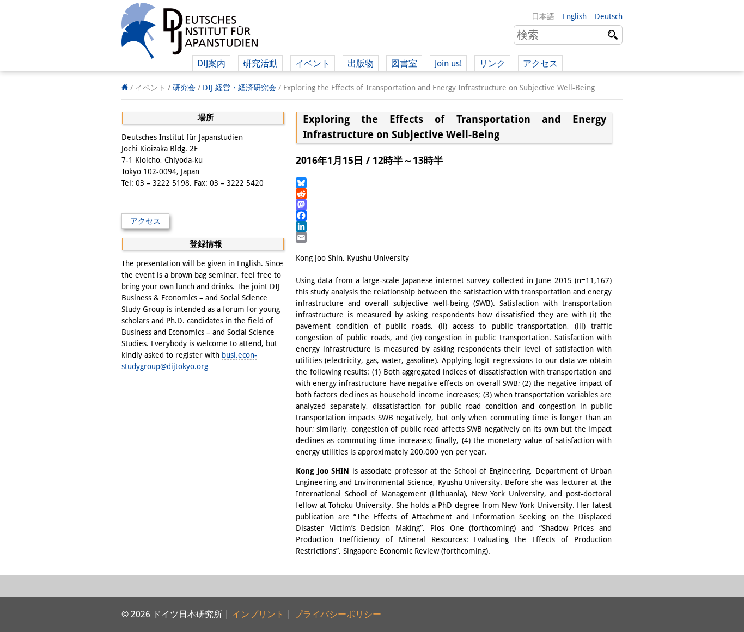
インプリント (258, 614)
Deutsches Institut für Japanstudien (189, 33)
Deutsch (609, 16)
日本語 (543, 16)
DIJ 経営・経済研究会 (239, 87)
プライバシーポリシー (337, 614)
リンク (492, 63)
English (575, 16)
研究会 (184, 87)
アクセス (540, 63)
